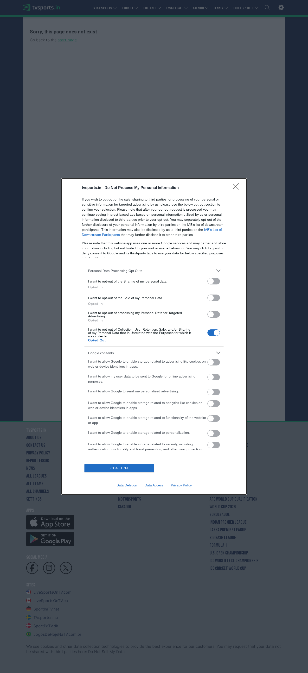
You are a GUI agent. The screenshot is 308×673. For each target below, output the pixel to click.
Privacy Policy (181, 485)
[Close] (237, 188)
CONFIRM (119, 468)
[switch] (213, 281)
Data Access (154, 485)
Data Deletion (126, 485)
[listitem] (154, 270)
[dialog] (154, 336)
